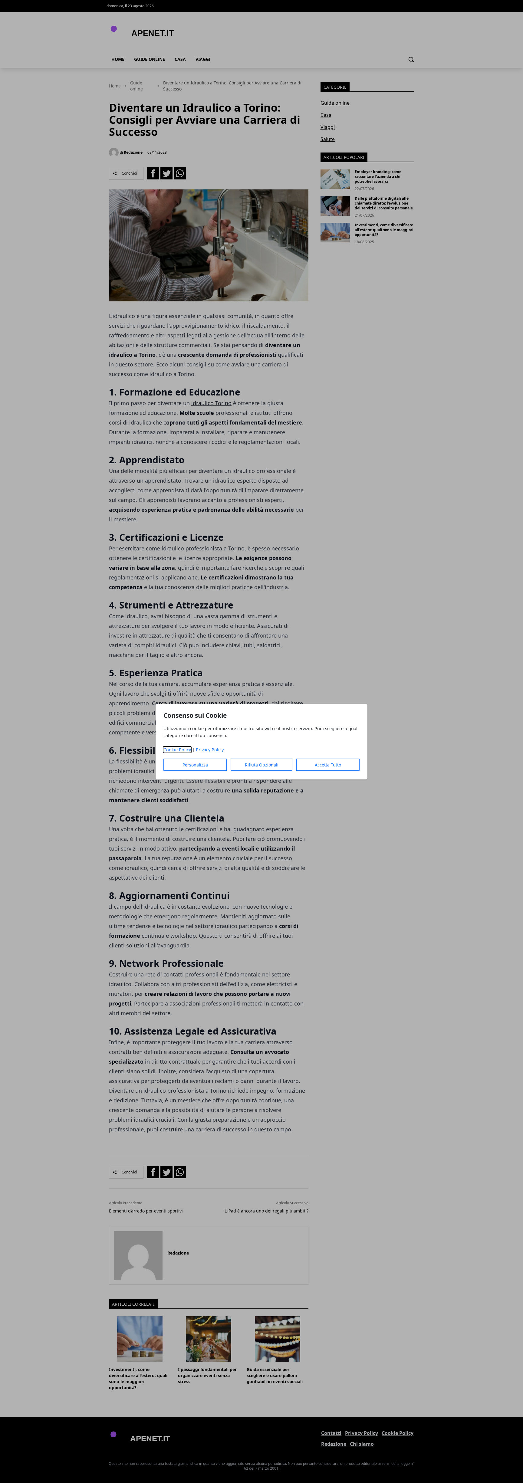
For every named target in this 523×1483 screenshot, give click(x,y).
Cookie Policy (177, 750)
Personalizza (195, 765)
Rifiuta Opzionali (261, 765)
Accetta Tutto (328, 765)
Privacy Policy (210, 750)
